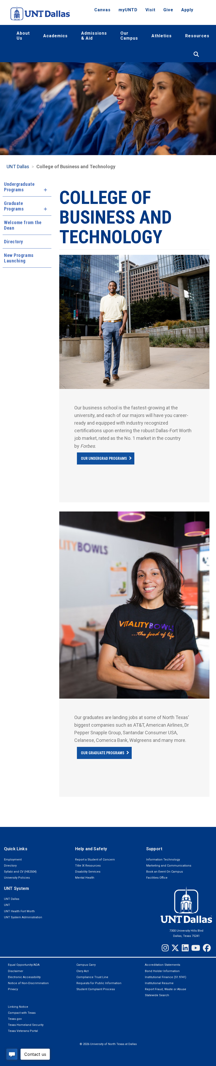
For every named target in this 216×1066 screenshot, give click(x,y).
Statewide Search (157, 995)
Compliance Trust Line (92, 977)
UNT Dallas (11, 899)
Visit (150, 9)
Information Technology (163, 859)
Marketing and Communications (168, 865)
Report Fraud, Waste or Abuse (165, 989)
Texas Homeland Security (25, 1025)
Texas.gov (15, 1019)
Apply (187, 9)
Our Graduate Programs (102, 753)
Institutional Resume (159, 983)
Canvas (102, 9)
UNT (7, 905)
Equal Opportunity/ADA (24, 965)
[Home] (40, 13)
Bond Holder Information (162, 971)
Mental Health (84, 877)
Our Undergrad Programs (104, 458)
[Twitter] (175, 948)
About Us (23, 36)
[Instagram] (165, 948)
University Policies (17, 877)
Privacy (13, 989)
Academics (55, 35)
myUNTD (128, 9)
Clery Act (82, 971)
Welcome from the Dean (23, 225)
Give (168, 9)
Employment (13, 859)
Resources (197, 35)
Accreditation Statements (162, 965)
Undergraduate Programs (19, 186)
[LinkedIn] (185, 948)
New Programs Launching (19, 257)
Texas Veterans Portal (23, 1031)
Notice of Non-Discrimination (28, 983)
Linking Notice (18, 1007)
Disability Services (87, 871)
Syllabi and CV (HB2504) (20, 871)
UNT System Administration (23, 917)
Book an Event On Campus (164, 871)
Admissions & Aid (94, 36)
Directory (13, 241)
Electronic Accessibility (24, 977)
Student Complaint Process (95, 989)
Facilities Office (157, 877)
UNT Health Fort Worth (19, 911)
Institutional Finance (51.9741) (165, 977)
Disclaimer (15, 971)
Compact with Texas (22, 1013)
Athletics (161, 35)
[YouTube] (195, 948)
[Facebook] (207, 948)
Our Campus (129, 36)
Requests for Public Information (98, 983)
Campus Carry (86, 965)
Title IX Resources (88, 865)
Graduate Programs (14, 206)
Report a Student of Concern (95, 859)
